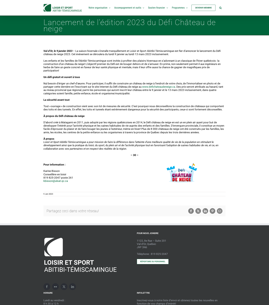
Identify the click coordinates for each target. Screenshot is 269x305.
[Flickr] (55, 286)
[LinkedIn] (72, 286)
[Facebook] (46, 286)
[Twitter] (64, 286)
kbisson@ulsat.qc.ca (55, 180)
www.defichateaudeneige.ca (158, 86)
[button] (220, 8)
